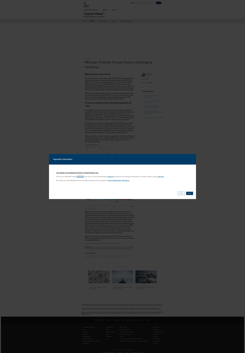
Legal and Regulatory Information (118, 180)
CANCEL (181, 193)
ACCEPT (189, 193)
